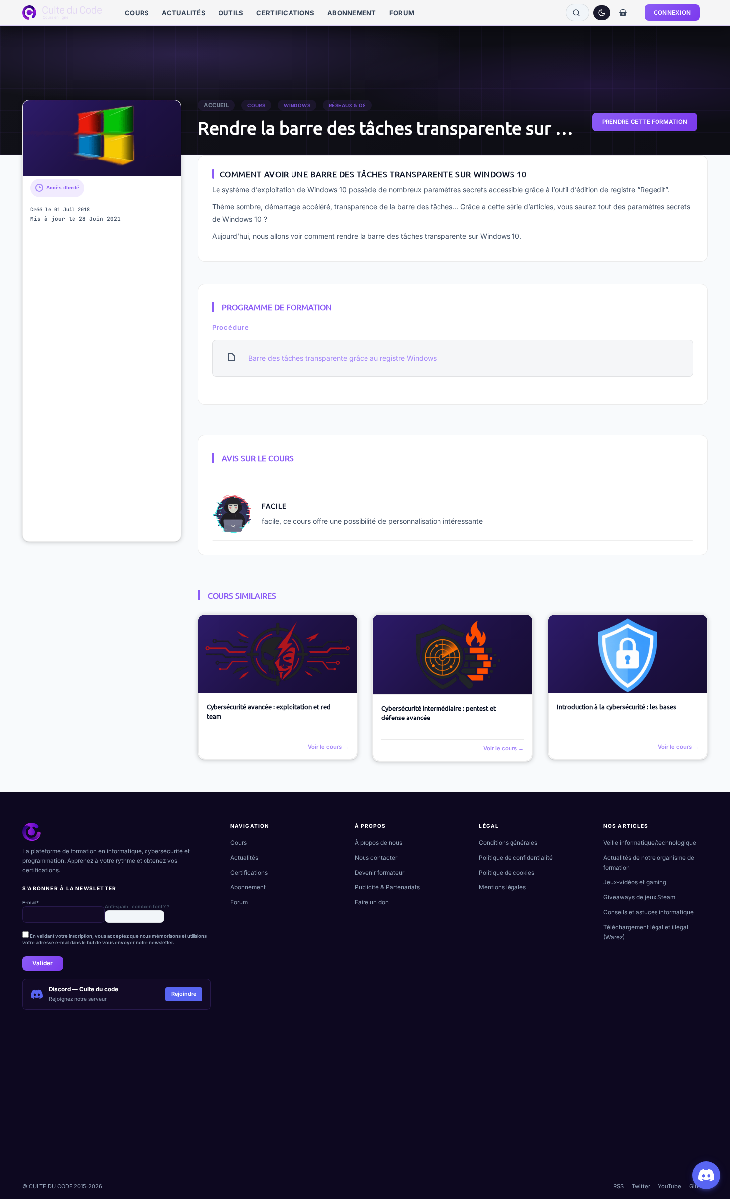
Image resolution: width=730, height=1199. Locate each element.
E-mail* (30, 902)
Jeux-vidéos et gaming (634, 882)
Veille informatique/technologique (649, 842)
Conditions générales (508, 842)
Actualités (244, 857)
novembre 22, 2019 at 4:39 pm (348, 487)
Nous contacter (376, 857)
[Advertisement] (101, 385)
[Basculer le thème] (601, 12)
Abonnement (248, 887)
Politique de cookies (506, 872)
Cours (256, 105)
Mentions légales (502, 887)
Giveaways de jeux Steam (639, 897)
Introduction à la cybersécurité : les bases (616, 706)
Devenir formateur (379, 872)
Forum (239, 902)
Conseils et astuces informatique (648, 912)
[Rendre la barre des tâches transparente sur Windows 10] (102, 138)
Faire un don (372, 902)
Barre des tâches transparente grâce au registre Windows (342, 358)
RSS (618, 1186)
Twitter (641, 1186)
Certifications (249, 872)
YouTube (669, 1186)
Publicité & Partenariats (387, 887)
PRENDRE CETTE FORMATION (644, 121)
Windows (297, 105)
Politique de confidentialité (516, 857)
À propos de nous (378, 842)
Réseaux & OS (347, 105)
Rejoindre (183, 993)
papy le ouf (282, 487)
